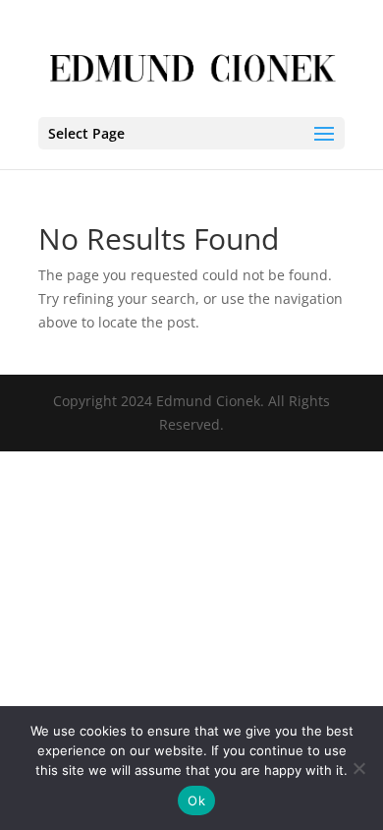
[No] (358, 768)
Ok (196, 800)
